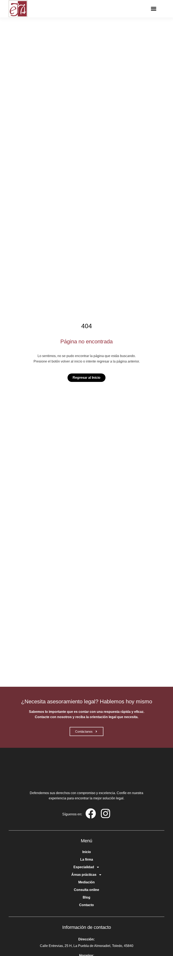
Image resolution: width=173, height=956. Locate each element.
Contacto (86, 905)
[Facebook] (90, 813)
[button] (153, 8)
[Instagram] (105, 813)
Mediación (86, 882)
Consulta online (86, 890)
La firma (86, 859)
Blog (86, 897)
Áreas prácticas (83, 874)
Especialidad (83, 867)
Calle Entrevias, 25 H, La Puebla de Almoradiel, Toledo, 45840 (86, 946)
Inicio (86, 852)
